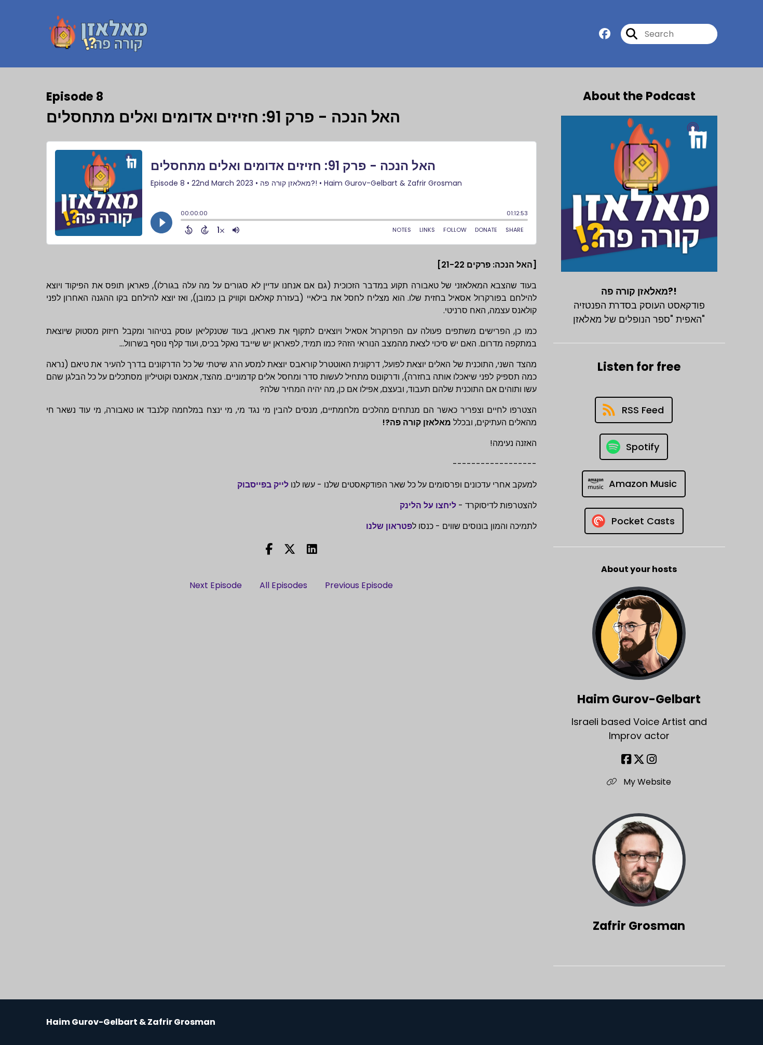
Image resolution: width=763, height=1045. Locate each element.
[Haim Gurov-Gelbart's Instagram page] (652, 759)
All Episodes (283, 585)
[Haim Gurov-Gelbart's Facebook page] (626, 759)
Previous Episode (359, 585)
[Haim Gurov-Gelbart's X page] (639, 759)
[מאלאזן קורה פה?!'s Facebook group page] (604, 34)
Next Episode (215, 585)
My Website (646, 782)
